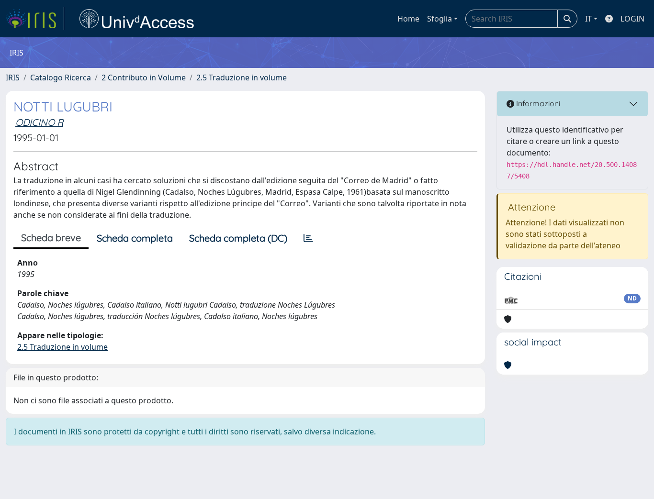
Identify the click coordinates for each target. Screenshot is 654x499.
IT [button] (588, 18)
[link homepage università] (137, 18)
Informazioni (537, 103)
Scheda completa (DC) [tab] (238, 238)
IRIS (13, 77)
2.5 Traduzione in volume (241, 77)
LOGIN (632, 18)
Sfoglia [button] (439, 18)
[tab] (308, 238)
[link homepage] (35, 18)
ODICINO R (39, 122)
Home (408, 18)
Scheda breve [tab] (51, 238)
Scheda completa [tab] (135, 238)
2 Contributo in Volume (143, 77)
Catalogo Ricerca (60, 77)
